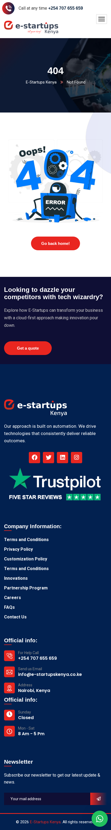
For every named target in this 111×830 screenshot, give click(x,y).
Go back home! (55, 243)
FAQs (9, 607)
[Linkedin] (62, 457)
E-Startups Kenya (41, 82)
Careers (12, 597)
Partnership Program (26, 587)
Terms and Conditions (26, 539)
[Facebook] (34, 457)
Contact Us (15, 616)
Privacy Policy (18, 549)
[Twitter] (48, 457)
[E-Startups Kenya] (31, 27)
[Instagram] (76, 457)
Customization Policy (25, 558)
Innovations (16, 578)
